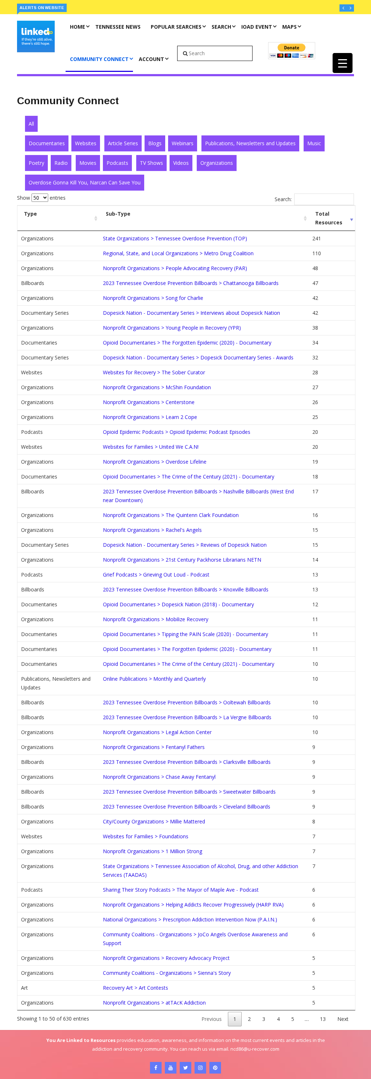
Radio (61, 162)
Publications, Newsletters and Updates (250, 143)
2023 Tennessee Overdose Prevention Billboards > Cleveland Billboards (186, 806)
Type (30, 213)
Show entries (41, 197)
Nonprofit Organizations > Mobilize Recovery (155, 619)
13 (323, 1018)
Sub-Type (118, 213)
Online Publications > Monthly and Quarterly (154, 678)
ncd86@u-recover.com (254, 1049)
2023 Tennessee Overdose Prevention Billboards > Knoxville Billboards (185, 589)
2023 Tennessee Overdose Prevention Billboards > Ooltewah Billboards (187, 702)
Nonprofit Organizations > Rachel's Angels (152, 529)
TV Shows (151, 162)
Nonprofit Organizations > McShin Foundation (157, 387)
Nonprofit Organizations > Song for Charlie (153, 297)
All (31, 123)
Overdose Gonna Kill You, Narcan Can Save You (85, 182)
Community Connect (99, 59)
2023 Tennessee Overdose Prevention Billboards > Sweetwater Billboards (189, 791)
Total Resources (328, 218)
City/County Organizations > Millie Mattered (154, 821)
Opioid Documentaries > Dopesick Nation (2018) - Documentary (178, 604)
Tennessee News (118, 26)
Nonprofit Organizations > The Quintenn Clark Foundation (171, 515)
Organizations (216, 162)
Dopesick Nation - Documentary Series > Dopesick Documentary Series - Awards (198, 357)
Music (314, 143)
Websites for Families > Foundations (145, 836)
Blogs (155, 143)
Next (343, 1018)
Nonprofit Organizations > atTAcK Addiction (154, 1002)
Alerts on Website (42, 7)
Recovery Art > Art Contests (135, 987)
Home (77, 26)
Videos (181, 162)
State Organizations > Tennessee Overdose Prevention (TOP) (175, 238)
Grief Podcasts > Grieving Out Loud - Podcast (156, 574)
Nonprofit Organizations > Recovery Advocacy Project (166, 957)
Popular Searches (176, 26)
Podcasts (117, 162)
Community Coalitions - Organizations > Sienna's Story (167, 972)
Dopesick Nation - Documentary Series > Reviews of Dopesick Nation (185, 544)
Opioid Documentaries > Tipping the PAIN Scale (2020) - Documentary (185, 634)
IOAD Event (256, 26)
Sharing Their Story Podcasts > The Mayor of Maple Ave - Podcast (181, 889)
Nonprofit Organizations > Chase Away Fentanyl (159, 776)
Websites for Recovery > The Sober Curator (154, 372)
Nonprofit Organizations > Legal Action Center (157, 732)
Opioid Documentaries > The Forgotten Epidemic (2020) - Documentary (187, 342)
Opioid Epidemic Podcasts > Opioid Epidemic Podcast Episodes (176, 431)
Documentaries (47, 143)
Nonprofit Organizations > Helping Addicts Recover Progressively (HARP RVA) (193, 904)
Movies (87, 162)
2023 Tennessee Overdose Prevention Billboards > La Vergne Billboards (187, 717)
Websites (85, 143)
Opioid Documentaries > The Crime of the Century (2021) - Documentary (188, 476)
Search (221, 26)
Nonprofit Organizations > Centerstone (149, 402)
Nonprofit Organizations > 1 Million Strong (152, 851)
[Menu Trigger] (343, 63)
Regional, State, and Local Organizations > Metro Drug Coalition (178, 253)
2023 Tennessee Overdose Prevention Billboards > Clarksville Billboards (187, 761)
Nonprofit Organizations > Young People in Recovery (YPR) (172, 327)
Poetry (36, 162)
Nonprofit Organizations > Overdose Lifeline (155, 461)
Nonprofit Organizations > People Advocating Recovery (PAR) (175, 268)
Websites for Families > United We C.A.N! (151, 446)
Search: (283, 199)
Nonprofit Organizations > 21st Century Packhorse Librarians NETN (182, 559)
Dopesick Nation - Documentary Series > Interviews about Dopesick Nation (191, 312)
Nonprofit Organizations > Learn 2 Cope (150, 417)
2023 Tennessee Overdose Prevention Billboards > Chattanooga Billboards (191, 283)
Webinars (182, 143)
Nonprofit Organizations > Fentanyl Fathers (154, 747)
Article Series (123, 143)
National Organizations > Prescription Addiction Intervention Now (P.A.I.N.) (190, 919)
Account (151, 59)
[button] (343, 8)
